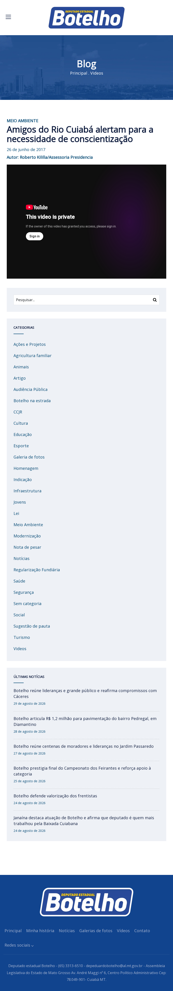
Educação (23, 434)
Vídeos (123, 930)
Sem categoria (27, 603)
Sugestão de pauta (32, 626)
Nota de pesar (27, 547)
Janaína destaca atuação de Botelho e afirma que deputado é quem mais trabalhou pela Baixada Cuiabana (84, 820)
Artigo (20, 378)
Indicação (23, 479)
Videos (96, 73)
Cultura (21, 423)
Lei (16, 513)
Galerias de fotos (95, 930)
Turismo (22, 637)
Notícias (22, 558)
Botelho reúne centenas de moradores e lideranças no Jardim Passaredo (84, 746)
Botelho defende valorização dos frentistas (55, 795)
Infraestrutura (27, 490)
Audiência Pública (31, 389)
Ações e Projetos (30, 344)
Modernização (27, 536)
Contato (142, 930)
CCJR (18, 412)
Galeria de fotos (29, 457)
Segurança (24, 592)
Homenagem (26, 468)
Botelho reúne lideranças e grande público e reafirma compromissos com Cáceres (85, 693)
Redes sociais (17, 945)
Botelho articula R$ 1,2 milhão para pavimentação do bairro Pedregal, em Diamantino (85, 721)
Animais (21, 366)
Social (19, 614)
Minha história (40, 930)
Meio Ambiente (28, 524)
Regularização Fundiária (37, 569)
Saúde (19, 581)
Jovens (20, 502)
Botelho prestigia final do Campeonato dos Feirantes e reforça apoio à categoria (82, 771)
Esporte (21, 445)
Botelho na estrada (32, 400)
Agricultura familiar (33, 355)
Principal (78, 73)
